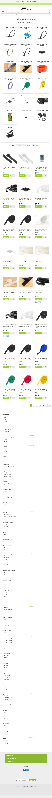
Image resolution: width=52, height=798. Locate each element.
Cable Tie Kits (10, 110)
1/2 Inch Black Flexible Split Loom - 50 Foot (41, 291)
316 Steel (6, 669)
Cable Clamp (7, 675)
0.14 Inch (6, 741)
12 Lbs (5, 596)
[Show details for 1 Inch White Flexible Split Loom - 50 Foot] (42, 251)
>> (49, 405)
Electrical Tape (42, 78)
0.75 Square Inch (7, 429)
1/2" (5, 576)
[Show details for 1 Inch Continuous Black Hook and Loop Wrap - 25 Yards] (26, 220)
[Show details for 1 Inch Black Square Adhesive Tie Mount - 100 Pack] (26, 189)
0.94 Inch (6, 526)
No (4, 458)
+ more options (31, 416)
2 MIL (5, 685)
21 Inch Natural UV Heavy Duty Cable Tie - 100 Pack (25, 168)
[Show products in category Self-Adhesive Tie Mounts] (42, 52)
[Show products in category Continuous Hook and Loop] (26, 86)
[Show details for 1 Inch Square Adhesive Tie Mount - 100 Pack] (10, 251)
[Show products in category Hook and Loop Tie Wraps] (10, 86)
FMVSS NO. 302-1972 (9, 466)
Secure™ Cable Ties (8, 497)
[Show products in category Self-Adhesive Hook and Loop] (26, 69)
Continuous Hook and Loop (26, 78)
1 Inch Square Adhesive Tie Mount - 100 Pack (9, 261)
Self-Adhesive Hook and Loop (26, 61)
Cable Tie (6, 677)
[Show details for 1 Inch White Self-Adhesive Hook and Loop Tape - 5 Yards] (10, 282)
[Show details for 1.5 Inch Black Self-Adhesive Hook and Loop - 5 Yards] (26, 282)
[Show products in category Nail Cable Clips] (26, 117)
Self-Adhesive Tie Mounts (42, 45)
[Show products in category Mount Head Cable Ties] (26, 52)
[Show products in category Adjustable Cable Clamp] (10, 134)
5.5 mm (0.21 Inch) (8, 609)
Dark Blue (6, 441)
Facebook (24, 770)
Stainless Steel (7, 625)
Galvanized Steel (7, 514)
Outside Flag (6, 484)
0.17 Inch (6, 743)
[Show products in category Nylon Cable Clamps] (26, 101)
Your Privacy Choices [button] (26, 796)
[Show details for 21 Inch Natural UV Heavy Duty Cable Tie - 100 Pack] (26, 158)
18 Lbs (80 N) (7, 557)
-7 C (5, 549)
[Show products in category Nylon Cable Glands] (42, 117)
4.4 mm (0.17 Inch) (8, 640)
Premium (6, 699)
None (5, 506)
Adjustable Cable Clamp (10, 126)
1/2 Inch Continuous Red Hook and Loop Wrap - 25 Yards (25, 391)
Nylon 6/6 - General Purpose (10, 516)
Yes (5, 459)
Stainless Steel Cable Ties (10, 45)
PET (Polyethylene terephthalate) (11, 518)
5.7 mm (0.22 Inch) (8, 611)
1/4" (5, 572)
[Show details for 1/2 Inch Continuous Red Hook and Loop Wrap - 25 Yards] (26, 380)
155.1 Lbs (6, 659)
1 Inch (5, 448)
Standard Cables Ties (10, 27)
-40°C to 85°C (7, 565)
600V (5, 541)
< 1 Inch (5, 524)
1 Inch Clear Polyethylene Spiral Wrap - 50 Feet (41, 199)
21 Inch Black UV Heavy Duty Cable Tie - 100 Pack (9, 168)
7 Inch (5, 423)
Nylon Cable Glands (42, 110)
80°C (5, 534)
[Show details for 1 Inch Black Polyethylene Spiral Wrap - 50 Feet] (10, 189)
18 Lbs (5, 555)
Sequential (6, 507)
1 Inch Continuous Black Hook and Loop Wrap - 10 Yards (9, 231)
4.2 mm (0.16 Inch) (8, 638)
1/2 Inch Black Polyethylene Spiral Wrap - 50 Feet (9, 325)
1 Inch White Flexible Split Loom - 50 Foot (41, 261)
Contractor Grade (8, 697)
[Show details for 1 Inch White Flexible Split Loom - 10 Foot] (26, 251)
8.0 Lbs (5, 592)
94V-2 (5, 705)
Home (17, 14)
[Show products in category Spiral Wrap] (10, 67)
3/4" (5, 574)
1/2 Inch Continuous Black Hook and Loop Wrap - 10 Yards (41, 326)
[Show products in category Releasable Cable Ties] (42, 35)
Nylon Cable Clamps (26, 95)
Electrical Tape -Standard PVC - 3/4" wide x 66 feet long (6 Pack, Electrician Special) (41, 169)
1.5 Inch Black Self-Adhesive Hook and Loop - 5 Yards (26, 291)
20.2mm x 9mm (7, 476)
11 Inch (5, 419)
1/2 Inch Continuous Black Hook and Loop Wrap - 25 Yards (9, 360)
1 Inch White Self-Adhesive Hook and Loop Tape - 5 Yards (9, 292)
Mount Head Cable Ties (26, 45)
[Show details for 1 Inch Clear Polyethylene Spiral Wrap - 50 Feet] (42, 189)
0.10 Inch (6, 740)
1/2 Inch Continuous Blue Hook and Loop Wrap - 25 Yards (41, 360)
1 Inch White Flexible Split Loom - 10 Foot (25, 261)
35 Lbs (5, 559)
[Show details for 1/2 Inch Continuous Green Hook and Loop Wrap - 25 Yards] (10, 380)
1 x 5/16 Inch (7, 472)
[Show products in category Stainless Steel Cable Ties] (10, 52)
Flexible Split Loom (42, 95)
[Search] (49, 12)
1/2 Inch (5, 449)
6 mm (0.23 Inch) (7, 612)
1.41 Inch (6, 528)
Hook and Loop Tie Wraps (10, 78)
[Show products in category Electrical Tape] (42, 84)
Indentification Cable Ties (26, 28)
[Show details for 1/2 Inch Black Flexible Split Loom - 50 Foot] (42, 282)
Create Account (20, 1)
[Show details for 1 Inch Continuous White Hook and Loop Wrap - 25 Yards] (42, 220)
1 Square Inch (7, 431)
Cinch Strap (6, 679)
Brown (5, 439)
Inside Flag (6, 483)
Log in (27, 1)
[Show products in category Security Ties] (10, 101)
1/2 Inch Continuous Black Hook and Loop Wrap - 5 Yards (25, 360)
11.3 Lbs (6, 657)
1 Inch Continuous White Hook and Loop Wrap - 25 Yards (41, 231)
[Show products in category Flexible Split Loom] (42, 101)
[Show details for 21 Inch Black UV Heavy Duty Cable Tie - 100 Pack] (10, 158)
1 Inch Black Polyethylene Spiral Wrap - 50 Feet (9, 199)
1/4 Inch (5, 451)
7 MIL (5, 687)
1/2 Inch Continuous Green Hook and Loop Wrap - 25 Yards (9, 391)
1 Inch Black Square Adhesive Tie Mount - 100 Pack (25, 200)
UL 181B (6, 718)
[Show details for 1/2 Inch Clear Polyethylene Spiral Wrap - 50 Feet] (26, 316)
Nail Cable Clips (26, 110)
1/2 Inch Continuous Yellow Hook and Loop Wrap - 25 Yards (41, 391)
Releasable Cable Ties (42, 28)
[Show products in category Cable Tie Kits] (10, 117)
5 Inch (5, 421)
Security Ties (10, 95)
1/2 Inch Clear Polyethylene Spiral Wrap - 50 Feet (25, 325)
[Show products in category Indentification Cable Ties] (26, 35)
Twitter (27, 770)
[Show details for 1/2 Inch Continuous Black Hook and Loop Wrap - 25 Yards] (10, 349)
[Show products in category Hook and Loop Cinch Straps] (42, 69)
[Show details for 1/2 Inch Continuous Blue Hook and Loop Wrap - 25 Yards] (42, 349)
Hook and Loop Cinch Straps (42, 61)
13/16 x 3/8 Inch (7, 474)
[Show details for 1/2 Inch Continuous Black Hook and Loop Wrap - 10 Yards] (42, 316)
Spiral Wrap (10, 61)
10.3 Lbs (6, 655)
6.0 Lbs (5, 594)
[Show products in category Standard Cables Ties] (10, 33)
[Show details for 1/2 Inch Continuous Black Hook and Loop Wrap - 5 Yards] (26, 349)
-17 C (5, 547)
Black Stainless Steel (8, 437)
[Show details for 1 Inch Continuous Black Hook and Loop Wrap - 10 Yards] (10, 220)
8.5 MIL (5, 689)
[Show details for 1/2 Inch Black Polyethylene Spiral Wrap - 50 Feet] (10, 316)
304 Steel (6, 665)
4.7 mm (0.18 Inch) (8, 642)
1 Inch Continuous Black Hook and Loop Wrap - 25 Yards (25, 231)
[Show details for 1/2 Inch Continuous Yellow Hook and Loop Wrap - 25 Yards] (42, 380)
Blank (5, 504)
